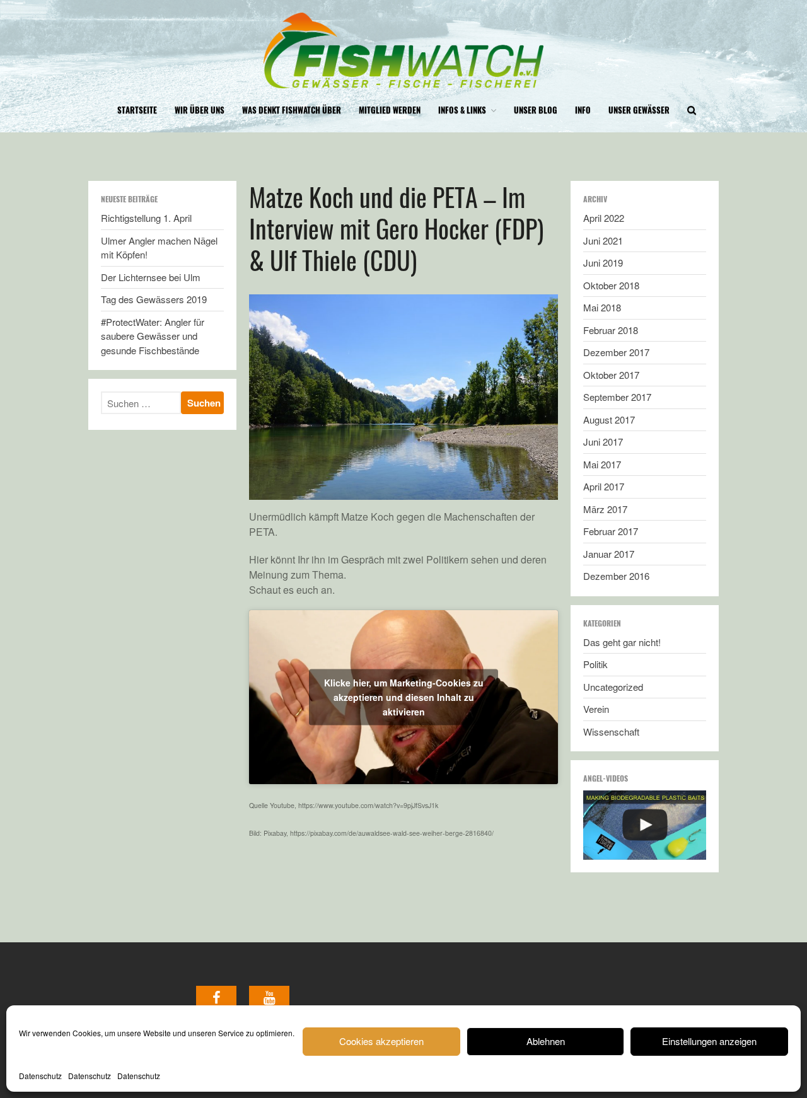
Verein (596, 708)
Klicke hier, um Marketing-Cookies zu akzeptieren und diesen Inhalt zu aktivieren (404, 697)
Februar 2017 (610, 531)
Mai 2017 (602, 464)
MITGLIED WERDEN (390, 109)
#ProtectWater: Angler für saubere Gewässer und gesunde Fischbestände (152, 336)
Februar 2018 (610, 330)
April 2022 (603, 217)
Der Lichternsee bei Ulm (150, 277)
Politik (595, 664)
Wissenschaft (611, 731)
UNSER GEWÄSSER (639, 109)
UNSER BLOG (535, 109)
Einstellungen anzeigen (709, 1041)
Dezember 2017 (616, 352)
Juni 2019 (603, 262)
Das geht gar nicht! (622, 642)
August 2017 (609, 419)
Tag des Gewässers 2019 (154, 299)
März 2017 (605, 509)
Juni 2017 (603, 441)
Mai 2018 (602, 307)
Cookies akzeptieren (381, 1041)
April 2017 (603, 486)
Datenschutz (40, 1075)
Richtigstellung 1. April (146, 217)
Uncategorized (613, 686)
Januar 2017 (608, 553)
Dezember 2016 (616, 575)
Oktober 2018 (611, 285)
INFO (583, 109)
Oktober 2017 (611, 374)
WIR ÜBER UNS (199, 109)
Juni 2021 (603, 240)
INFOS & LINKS (462, 109)
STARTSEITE (137, 109)
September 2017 (617, 396)
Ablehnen (545, 1041)
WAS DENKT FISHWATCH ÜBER (291, 109)
